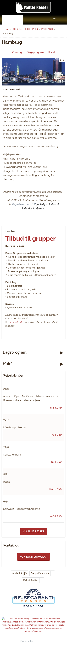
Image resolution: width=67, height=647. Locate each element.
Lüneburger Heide (14, 427)
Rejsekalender (16, 322)
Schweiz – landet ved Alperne (21, 508)
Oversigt (17, 52)
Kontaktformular (33, 556)
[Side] (12, 20)
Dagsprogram (35, 52)
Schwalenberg (12, 454)
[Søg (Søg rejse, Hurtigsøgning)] (33, 20)
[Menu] (54, 20)
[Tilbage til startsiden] (33, 7)
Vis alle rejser (33, 531)
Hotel (51, 52)
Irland (6, 481)
